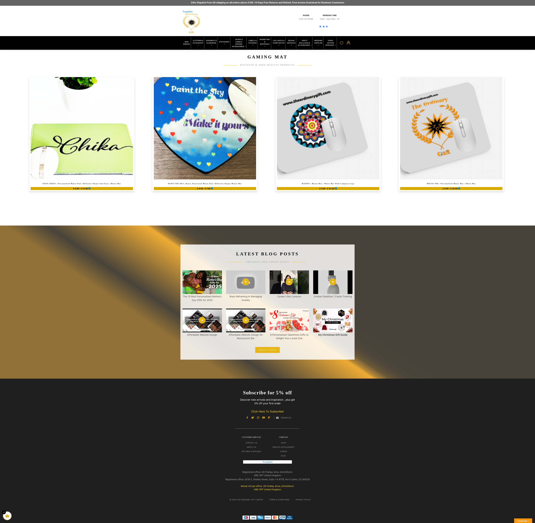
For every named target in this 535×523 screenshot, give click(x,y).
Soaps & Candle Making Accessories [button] (238, 42)
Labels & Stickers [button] (252, 42)
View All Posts (267, 350)
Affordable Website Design (202, 334)
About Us (251, 447)
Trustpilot (188, 11)
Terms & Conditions (279, 500)
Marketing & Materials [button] (265, 41)
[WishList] (342, 42)
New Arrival (186, 43)
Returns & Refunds (251, 451)
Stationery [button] (224, 42)
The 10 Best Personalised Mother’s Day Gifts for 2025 (202, 298)
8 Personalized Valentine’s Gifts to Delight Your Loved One (289, 336)
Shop (283, 443)
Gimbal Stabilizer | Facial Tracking (333, 296)
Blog (283, 456)
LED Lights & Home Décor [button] (278, 42)
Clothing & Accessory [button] (198, 42)
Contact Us (251, 443)
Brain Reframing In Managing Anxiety (246, 298)
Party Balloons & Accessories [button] (304, 43)
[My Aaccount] (348, 42)
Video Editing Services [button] (329, 43)
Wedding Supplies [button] (318, 42)
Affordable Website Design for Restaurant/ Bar (246, 336)
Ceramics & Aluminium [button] (211, 42)
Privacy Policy (303, 500)
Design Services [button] (291, 42)
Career (283, 451)
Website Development (284, 447)
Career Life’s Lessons (289, 296)
